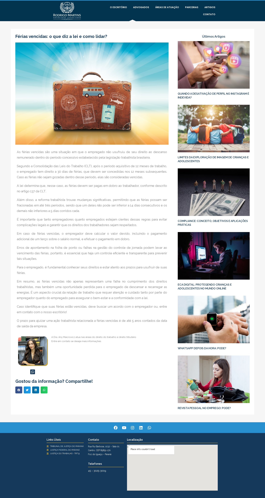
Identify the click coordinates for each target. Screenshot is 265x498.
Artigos (209, 7)
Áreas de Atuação (167, 7)
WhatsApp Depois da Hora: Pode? (202, 348)
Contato (209, 14)
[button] (18, 389)
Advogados (141, 7)
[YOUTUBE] (124, 427)
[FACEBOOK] (115, 427)
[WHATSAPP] (32, 371)
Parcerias (191, 7)
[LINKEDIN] (141, 427)
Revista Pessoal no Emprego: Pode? (204, 408)
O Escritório (118, 7)
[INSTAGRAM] (132, 427)
